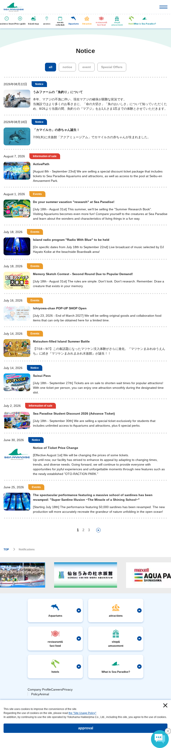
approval (85, 728)
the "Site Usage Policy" (82, 713)
